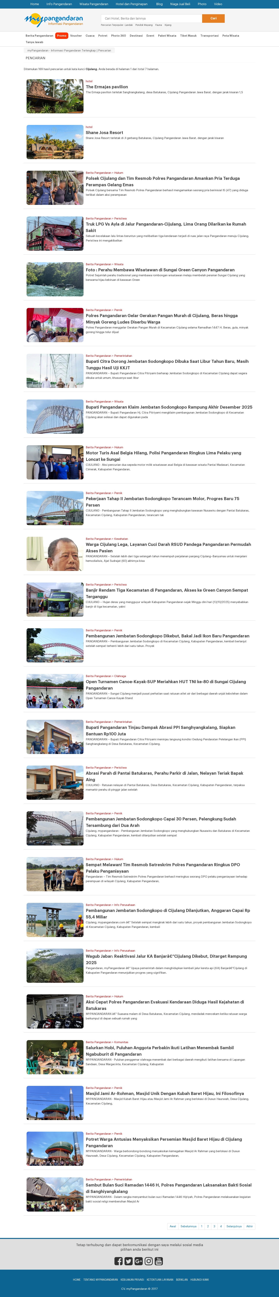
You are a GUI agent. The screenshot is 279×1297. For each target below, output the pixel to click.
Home (34, 4)
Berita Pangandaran (39, 35)
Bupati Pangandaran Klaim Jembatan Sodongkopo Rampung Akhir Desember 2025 (169, 407)
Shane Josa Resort (104, 133)
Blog (159, 4)
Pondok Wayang (144, 25)
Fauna (158, 25)
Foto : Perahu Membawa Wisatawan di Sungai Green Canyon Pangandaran (160, 270)
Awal (173, 1226)
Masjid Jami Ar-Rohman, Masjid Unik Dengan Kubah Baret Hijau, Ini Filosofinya (165, 1094)
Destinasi (136, 35)
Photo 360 (118, 35)
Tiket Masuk (188, 35)
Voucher (76, 35)
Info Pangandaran (59, 4)
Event (150, 35)
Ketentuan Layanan (160, 1280)
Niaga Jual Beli (180, 4)
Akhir (249, 1226)
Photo (202, 4)
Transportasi (209, 35)
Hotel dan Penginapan (131, 4)
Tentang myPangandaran (100, 1280)
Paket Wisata (167, 35)
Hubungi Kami (200, 1280)
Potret (102, 35)
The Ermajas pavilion (107, 87)
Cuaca (90, 35)
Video (218, 4)
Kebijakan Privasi (132, 1280)
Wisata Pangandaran (94, 4)
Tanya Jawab (34, 42)
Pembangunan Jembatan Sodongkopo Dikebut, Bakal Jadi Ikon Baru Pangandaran (167, 636)
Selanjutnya (234, 1226)
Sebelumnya (188, 1226)
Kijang (168, 25)
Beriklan (182, 1280)
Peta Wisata (230, 35)
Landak (129, 25)
